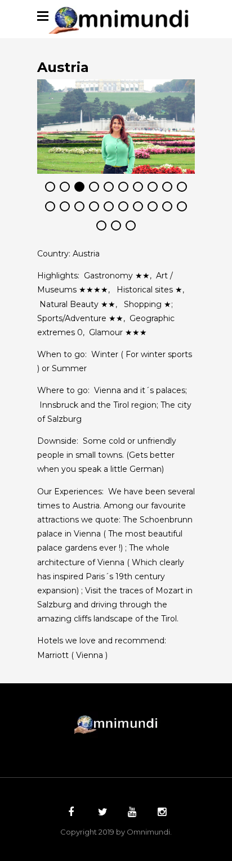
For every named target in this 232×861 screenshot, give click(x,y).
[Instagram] (160, 813)
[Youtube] (130, 813)
